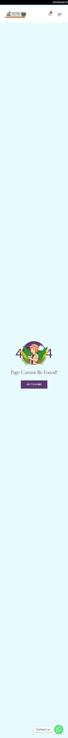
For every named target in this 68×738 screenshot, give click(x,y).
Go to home (34, 384)
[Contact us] (58, 729)
